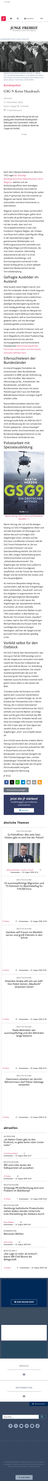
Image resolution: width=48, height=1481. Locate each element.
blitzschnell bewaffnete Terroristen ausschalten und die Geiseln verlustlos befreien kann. (22, 349)
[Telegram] (32, 1426)
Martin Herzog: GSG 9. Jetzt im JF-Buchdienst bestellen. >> (24, 517)
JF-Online (5, 921)
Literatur (8, 98)
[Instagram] (27, 1426)
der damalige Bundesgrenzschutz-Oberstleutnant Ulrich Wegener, (23, 178)
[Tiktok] (37, 1426)
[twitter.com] (16, 1426)
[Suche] (42, 1417)
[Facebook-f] (10, 1426)
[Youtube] (21, 1426)
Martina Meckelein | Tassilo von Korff (20, 870)
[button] (11, 18)
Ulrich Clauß (8, 1242)
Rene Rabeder (9, 1222)
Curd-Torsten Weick (11, 1153)
